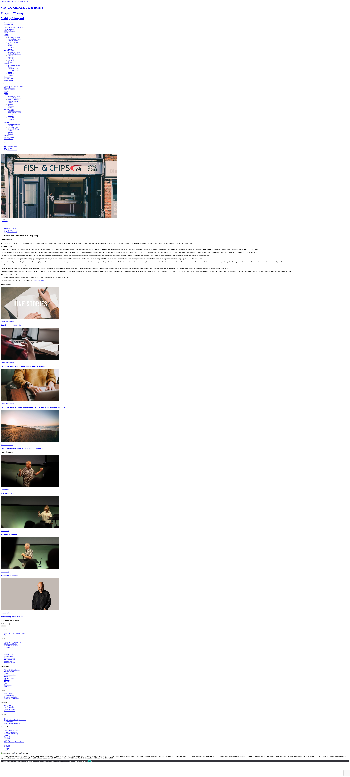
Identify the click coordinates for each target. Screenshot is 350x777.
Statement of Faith (9, 662)
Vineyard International (10, 709)
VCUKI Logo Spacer (14, 37)
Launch (10, 72)
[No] (91, 761)
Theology (11, 73)
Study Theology (9, 695)
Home (6, 32)
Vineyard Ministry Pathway (12, 670)
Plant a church (8, 694)
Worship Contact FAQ (10, 732)
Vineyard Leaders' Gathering (12, 642)
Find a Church (8, 24)
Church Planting (9, 50)
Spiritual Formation (9, 675)
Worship (6, 36)
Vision (6, 34)
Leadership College (13, 70)
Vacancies (7, 635)
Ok (89, 761)
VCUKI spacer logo (14, 65)
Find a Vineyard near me (11, 698)
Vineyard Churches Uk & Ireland (14, 27)
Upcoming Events (9, 647)
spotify (6, 750)
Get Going (11, 58)
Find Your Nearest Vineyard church (14, 633)
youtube (6, 748)
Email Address (5, 624)
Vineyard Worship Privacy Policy (14, 742)
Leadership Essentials (14, 68)
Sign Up (3, 626)
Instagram (7, 738)
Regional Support (13, 42)
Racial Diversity (9, 678)
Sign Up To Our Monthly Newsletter (15, 720)
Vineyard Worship (12, 13)
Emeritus (6, 686)
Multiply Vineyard (12, 18)
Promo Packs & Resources (12, 723)
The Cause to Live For (10, 644)
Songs (10, 49)
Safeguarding (8, 661)
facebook (7, 745)
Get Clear (11, 55)
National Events (9, 23)
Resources (11, 47)
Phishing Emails (9, 654)
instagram (7, 746)
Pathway (6, 63)
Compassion (7, 685)
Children (6, 681)
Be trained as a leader (10, 697)
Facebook (7, 737)
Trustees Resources (9, 711)
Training (10, 45)
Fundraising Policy (9, 658)
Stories (42, 280)
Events (10, 44)
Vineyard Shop (8, 706)
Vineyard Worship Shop (11, 730)
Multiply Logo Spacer (14, 54)
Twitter (6, 735)
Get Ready (11, 57)
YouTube (7, 740)
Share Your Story (9, 721)
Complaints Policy (9, 659)
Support (10, 75)
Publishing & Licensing (11, 733)
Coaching (7, 676)
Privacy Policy (8, 656)
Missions (6, 680)
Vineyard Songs (9, 707)
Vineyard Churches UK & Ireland (22, 7)
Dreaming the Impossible (11, 645)
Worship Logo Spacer (14, 39)
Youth (6, 683)
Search (6, 718)
